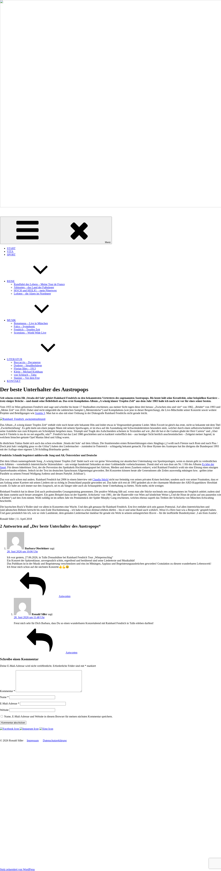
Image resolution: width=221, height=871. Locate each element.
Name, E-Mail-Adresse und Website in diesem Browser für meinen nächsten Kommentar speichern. (58, 716)
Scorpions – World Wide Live (30, 332)
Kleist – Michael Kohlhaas (28, 371)
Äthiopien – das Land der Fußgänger (34, 287)
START (11, 248)
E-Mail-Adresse (9, 703)
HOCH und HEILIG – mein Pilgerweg (35, 290)
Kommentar (7, 691)
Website (4, 709)
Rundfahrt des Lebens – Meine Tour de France (39, 284)
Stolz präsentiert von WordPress (17, 869)
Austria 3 (40, 413)
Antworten (64, 596)
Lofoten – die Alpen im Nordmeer (32, 293)
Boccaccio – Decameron (27, 362)
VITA (10, 251)
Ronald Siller (7, 212)
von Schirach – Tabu (25, 374)
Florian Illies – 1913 (25, 368)
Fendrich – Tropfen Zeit (27, 329)
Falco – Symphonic (24, 326)
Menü (107, 242)
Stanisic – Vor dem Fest (27, 377)
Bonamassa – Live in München (31, 323)
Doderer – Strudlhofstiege (28, 365)
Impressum (33, 740)
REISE (11, 281)
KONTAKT (14, 381)
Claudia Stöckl (100, 479)
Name (4, 697)
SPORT (11, 254)
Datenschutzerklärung (55, 740)
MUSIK (11, 320)
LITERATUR (14, 359)
